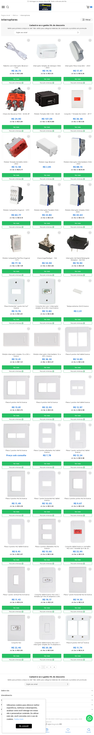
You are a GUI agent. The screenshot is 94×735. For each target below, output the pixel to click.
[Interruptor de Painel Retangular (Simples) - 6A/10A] (78, 253)
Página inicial (5, 15)
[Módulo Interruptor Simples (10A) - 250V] (78, 205)
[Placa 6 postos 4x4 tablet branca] (78, 349)
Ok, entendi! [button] (24, 726)
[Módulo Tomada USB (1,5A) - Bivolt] (47, 109)
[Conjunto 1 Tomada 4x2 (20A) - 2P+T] (78, 109)
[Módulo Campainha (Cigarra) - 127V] (16, 205)
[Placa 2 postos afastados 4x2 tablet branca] (47, 445)
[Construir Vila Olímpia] (45, 7)
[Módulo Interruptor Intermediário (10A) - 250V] (78, 157)
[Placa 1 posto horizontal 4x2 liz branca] (78, 590)
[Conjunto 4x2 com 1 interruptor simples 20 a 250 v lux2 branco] (47, 301)
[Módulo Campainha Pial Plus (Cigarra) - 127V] (16, 253)
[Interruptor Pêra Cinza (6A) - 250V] (78, 61)
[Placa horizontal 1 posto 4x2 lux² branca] (16, 301)
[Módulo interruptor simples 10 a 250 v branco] (16, 349)
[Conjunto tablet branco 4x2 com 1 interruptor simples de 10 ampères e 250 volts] (47, 638)
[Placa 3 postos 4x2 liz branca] (16, 494)
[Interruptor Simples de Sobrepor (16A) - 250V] (47, 61)
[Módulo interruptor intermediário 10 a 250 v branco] (47, 349)
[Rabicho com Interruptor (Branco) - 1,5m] (16, 61)
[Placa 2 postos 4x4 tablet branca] (78, 397)
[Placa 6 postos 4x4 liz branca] (16, 397)
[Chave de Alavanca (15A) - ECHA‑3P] (16, 109)
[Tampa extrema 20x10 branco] (78, 301)
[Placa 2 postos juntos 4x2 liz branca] (78, 494)
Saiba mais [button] (18, 719)
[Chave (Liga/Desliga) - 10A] (47, 253)
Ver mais (16, 79)
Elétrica (15, 15)
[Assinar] (78, 32)
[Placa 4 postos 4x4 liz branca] (47, 397)
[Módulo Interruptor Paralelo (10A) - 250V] (47, 205)
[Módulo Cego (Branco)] (47, 157)
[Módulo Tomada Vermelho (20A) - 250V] (16, 157)
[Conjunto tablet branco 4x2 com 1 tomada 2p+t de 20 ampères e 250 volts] (47, 590)
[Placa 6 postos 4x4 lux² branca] (78, 638)
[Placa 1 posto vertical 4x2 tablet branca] (78, 445)
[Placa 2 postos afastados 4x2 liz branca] (47, 542)
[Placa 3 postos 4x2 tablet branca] (16, 542)
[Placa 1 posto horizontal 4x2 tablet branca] (47, 494)
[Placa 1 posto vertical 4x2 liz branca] (16, 590)
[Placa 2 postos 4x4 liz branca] (16, 445)
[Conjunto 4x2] (16, 638)
